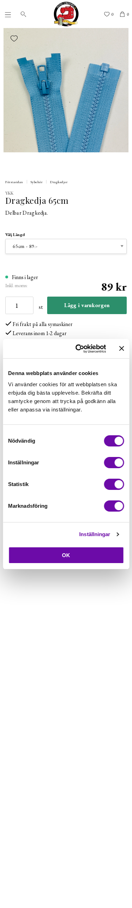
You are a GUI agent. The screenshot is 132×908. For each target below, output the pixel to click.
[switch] (114, 462)
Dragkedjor (59, 182)
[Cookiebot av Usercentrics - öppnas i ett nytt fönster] (78, 348)
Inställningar (94, 534)
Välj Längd (15, 234)
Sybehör (37, 182)
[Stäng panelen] (121, 348)
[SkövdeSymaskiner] (66, 14)
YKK (9, 193)
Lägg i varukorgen (86, 305)
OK (66, 555)
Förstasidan (14, 182)
